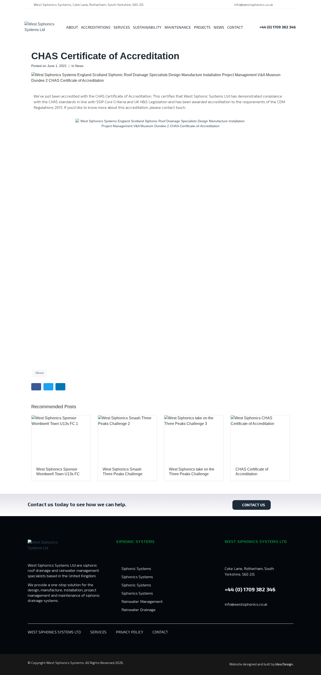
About (72, 27)
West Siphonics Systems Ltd (54, 632)
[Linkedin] (290, 5)
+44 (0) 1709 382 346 (250, 589)
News (219, 27)
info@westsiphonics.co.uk (246, 604)
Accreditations (95, 27)
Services (122, 27)
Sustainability (147, 27)
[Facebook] (283, 5)
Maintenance (177, 27)
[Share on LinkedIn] (60, 386)
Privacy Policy (129, 632)
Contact (235, 27)
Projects (202, 27)
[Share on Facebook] (36, 386)
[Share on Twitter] (48, 386)
